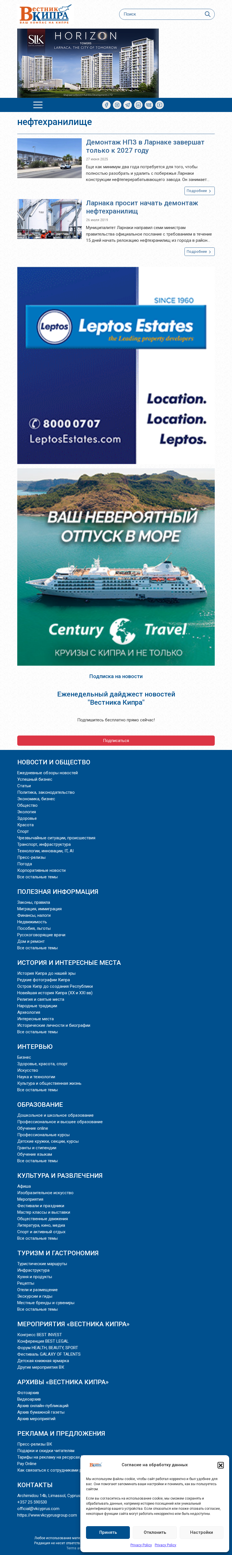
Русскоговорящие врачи (41, 934)
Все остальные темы (37, 876)
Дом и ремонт (31, 941)
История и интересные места (69, 962)
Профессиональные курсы (43, 1134)
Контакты (35, 1485)
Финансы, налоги (34, 915)
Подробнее (197, 191)
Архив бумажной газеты (41, 1412)
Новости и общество (53, 762)
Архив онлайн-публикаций (42, 1405)
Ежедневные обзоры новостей (47, 772)
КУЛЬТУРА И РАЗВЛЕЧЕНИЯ (60, 1175)
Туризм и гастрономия (58, 1253)
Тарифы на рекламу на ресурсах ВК (51, 1457)
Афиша (24, 1186)
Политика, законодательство (46, 792)
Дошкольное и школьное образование (55, 1115)
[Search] (207, 14)
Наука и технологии (36, 1076)
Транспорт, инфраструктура (44, 844)
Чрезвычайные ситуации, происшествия (56, 837)
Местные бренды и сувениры (45, 1302)
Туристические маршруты (42, 1263)
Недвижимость (32, 921)
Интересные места (35, 1018)
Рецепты (25, 1283)
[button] (221, 1465)
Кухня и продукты (34, 1276)
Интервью (35, 1046)
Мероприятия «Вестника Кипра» (73, 1324)
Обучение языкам (34, 1154)
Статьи (24, 785)
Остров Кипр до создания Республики (55, 986)
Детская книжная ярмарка (43, 1360)
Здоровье (27, 818)
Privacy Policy (141, 1545)
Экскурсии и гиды (34, 1296)
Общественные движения (42, 1218)
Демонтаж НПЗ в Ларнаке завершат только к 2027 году (145, 146)
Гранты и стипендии (36, 1147)
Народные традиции (37, 1005)
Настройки (201, 1532)
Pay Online (26, 1463)
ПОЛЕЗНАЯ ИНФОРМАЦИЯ (57, 891)
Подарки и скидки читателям (45, 1450)
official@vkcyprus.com (38, 1508)
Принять (108, 1532)
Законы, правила (33, 902)
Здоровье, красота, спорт (42, 1063)
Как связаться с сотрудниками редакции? (59, 1470)
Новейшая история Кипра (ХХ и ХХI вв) (55, 992)
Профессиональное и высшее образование (60, 1121)
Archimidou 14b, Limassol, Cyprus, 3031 (54, 1495)
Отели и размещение (37, 1289)
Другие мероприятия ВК (40, 1367)
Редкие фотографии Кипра (43, 979)
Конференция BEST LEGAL (43, 1341)
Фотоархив (28, 1392)
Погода (24, 863)
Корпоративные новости (41, 870)
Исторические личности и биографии (53, 1025)
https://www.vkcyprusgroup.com (47, 1515)
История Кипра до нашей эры (46, 973)
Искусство (27, 1070)
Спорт (23, 831)
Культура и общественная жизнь (49, 1083)
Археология (28, 1012)
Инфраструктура (33, 1270)
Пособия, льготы (34, 928)
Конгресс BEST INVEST (39, 1334)
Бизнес (24, 1057)
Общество (27, 805)
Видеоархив (29, 1399)
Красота (25, 824)
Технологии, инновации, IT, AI (45, 850)
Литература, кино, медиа (41, 1225)
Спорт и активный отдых (41, 1231)
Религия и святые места (40, 999)
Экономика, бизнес (36, 798)
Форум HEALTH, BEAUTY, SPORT (47, 1347)
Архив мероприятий (36, 1418)
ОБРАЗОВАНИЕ (40, 1104)
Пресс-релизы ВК (34, 1444)
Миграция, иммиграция (39, 908)
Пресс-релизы (31, 857)
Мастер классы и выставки (43, 1212)
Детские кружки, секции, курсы (48, 1141)
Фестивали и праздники (40, 1205)
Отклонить (155, 1532)
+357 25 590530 (32, 1502)
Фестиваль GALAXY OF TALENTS (49, 1354)
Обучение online (32, 1128)
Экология (26, 811)
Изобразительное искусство (45, 1192)
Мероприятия (30, 1199)
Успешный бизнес (34, 779)
